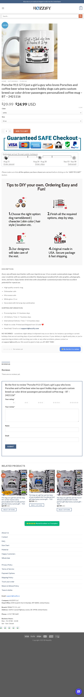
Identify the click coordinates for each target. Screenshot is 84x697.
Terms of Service (8, 569)
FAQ (3, 541)
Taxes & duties (7, 590)
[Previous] (1, 492)
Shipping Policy (7, 577)
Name (7, 426)
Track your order (8, 582)
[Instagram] (5, 628)
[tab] (6, 364)
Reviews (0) (6, 364)
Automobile (13, 81)
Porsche (23, 81)
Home (4, 81)
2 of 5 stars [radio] (20, 402)
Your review (10, 407)
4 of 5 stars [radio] (48, 402)
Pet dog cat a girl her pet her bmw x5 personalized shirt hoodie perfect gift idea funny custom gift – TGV (42, 497)
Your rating (10, 399)
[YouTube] (9, 628)
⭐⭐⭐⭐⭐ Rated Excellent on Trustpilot (42, 523)
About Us (5, 533)
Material (5, 550)
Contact (5, 537)
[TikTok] (18, 628)
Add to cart (22, 131)
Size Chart (5, 545)
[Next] (82, 492)
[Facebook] (1, 628)
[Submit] (80, 16)
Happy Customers (8, 554)
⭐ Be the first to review (70, 349)
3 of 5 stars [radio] (33, 402)
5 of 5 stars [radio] (65, 402)
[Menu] (3, 8)
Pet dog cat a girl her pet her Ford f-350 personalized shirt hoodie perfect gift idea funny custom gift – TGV (69, 501)
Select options (9, 509)
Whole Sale (6, 558)
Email (7, 436)
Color (4, 108)
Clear (80, 107)
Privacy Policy (7, 565)
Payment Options (8, 573)
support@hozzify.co (13, 596)
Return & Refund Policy (10, 586)
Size (3, 117)
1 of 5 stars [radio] (8, 402)
